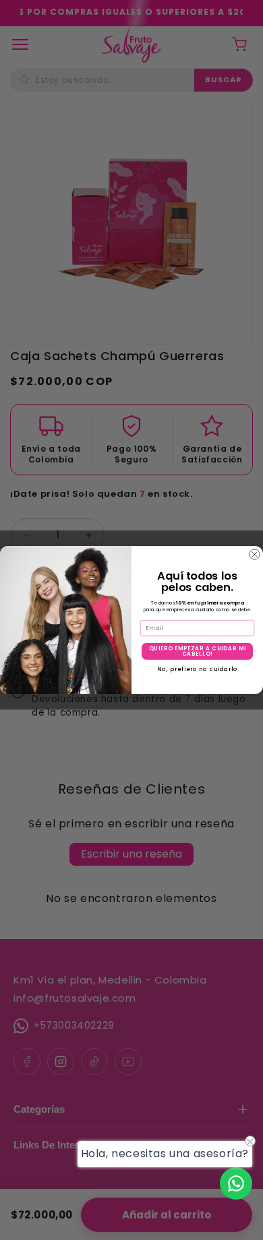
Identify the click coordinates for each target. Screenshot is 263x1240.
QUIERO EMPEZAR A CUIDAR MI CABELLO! (197, 651)
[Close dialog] (255, 554)
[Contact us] (236, 1183)
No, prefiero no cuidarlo (197, 668)
